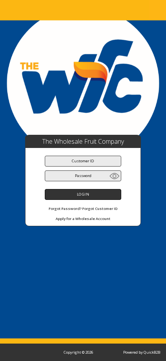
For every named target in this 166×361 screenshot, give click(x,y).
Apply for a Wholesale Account (83, 218)
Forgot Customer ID (100, 208)
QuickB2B (152, 352)
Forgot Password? (65, 208)
